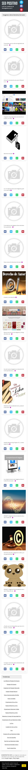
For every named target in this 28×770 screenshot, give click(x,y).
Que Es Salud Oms (11, 748)
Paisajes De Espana (11, 684)
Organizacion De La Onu (11, 702)
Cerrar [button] (24, 765)
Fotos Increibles (11, 698)
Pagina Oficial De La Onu (12, 705)
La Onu (11, 723)
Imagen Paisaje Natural (11, 691)
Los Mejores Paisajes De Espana (11, 681)
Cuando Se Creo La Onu (11, 727)
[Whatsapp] (17, 49)
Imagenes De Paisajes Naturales (11, 688)
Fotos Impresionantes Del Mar (11, 695)
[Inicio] (10, 4)
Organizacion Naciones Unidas (11, 709)
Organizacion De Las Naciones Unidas (11, 720)
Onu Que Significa (11, 737)
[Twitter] (21, 2)
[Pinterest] (21, 10)
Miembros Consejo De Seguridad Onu (11, 716)
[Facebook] (21, 6)
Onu (11, 730)
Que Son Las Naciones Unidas (11, 741)
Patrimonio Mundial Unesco (11, 744)
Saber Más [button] (4, 767)
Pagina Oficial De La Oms (11, 712)
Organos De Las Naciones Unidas (11, 734)
